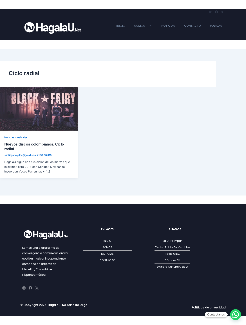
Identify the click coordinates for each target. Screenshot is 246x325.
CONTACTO (192, 26)
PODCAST (217, 26)
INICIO (120, 26)
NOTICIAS (168, 26)
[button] (146, 26)
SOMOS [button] (139, 26)
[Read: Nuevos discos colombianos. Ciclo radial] (39, 108)
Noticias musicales (16, 137)
